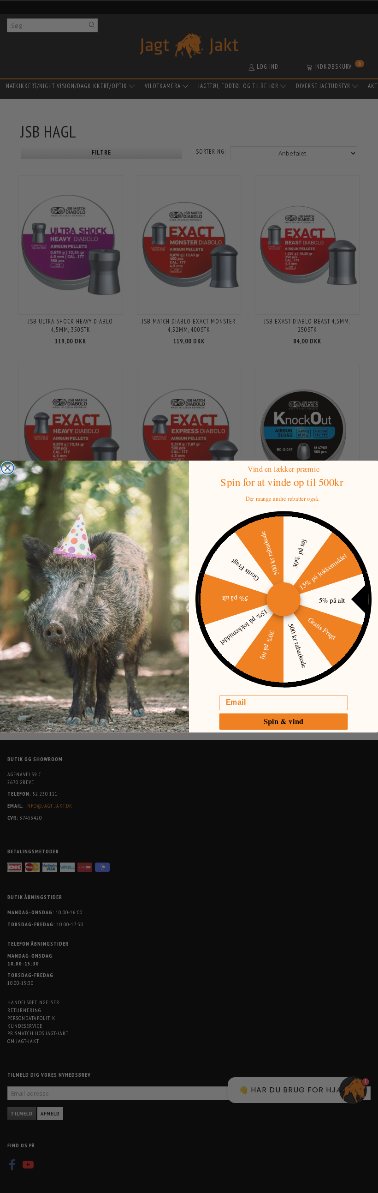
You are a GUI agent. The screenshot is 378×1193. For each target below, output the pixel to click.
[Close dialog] (7, 468)
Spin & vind (283, 721)
